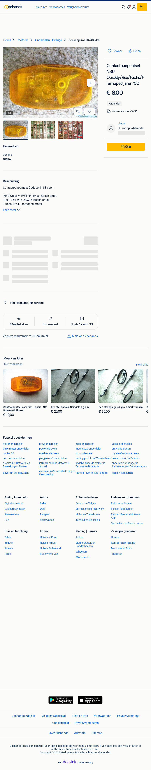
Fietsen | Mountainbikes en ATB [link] (126, 516)
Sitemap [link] (97, 733)
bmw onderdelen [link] (48, 443)
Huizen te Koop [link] (48, 537)
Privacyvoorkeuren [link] (87, 723)
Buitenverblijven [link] (49, 553)
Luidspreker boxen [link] (14, 508)
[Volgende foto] (91, 83)
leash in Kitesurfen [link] (122, 472)
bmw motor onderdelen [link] (16, 448)
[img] (15, 130)
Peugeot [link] (45, 514)
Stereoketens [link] (11, 514)
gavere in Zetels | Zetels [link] (16, 472)
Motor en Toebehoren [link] (88, 514)
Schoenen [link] (81, 551)
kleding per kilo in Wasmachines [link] (93, 458)
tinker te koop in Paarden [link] (126, 458)
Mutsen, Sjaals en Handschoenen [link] (85, 544)
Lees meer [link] (9, 210)
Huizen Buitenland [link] (50, 548)
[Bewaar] (89, 111)
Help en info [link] (40, 7)
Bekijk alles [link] (142, 364)
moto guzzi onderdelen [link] (88, 448)
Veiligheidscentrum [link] (78, 7)
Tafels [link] (7, 553)
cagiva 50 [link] (8, 453)
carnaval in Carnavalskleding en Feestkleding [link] (57, 473)
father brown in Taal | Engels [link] (92, 472)
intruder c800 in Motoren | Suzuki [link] (54, 465)
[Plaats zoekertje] (142, 7)
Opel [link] (42, 508)
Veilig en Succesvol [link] (53, 716)
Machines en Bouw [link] (122, 548)
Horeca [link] (115, 537)
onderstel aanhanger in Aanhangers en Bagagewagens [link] (130, 465)
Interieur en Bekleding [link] (88, 519)
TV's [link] (6, 519)
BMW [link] (43, 503)
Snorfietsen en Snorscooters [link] (127, 523)
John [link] (121, 123)
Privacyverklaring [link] (128, 716)
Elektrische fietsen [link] (121, 503)
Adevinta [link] (80, 733)
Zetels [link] (7, 537)
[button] (128, 7)
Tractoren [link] (116, 553)
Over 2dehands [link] (58, 733)
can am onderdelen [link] (14, 458)
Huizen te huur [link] (48, 542)
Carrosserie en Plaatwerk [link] (90, 508)
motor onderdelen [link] (13, 443)
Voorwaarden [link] (57, 7)
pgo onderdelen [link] (48, 448)
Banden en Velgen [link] (86, 503)
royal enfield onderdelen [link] (125, 453)
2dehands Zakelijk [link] (24, 716)
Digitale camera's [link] (14, 503)
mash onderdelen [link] (49, 453)
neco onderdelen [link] (85, 443)
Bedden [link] (8, 542)
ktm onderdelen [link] (84, 453)
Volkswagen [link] (47, 519)
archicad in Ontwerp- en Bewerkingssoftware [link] (16, 465)
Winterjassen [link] (83, 557)
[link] (17, 7)
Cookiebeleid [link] (60, 723)
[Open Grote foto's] (78, 111)
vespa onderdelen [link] (122, 443)
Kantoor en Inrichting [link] (123, 542)
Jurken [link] (79, 537)
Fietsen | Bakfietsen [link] (122, 508)
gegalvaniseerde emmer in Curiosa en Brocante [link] (90, 465)
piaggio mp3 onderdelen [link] (53, 458)
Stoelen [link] (8, 548)
